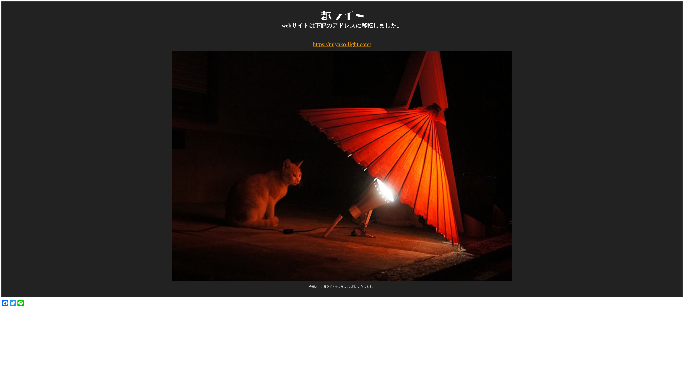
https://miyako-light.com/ (342, 44)
